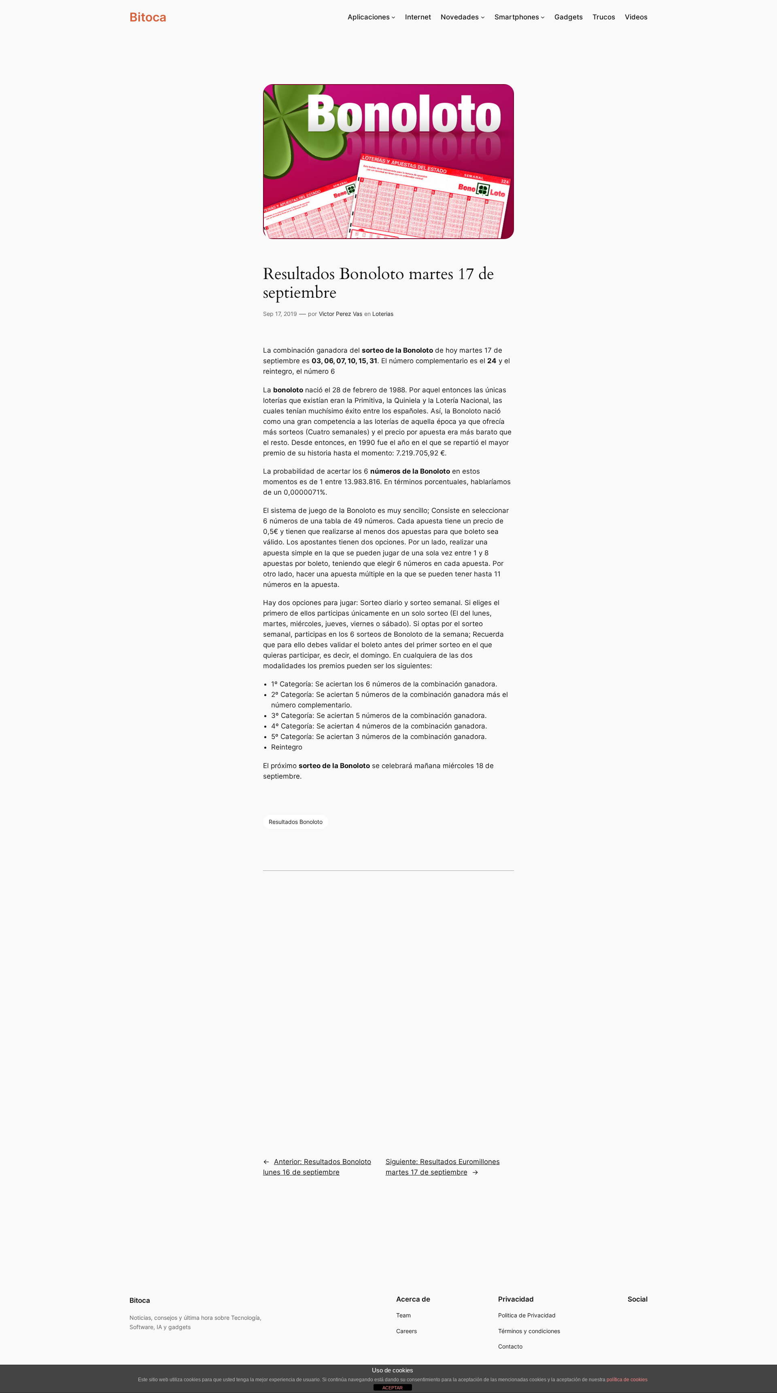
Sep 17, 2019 (280, 313)
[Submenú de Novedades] (483, 17)
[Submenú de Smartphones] (543, 17)
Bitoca (148, 17)
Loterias (382, 313)
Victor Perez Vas (340, 313)
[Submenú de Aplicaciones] (393, 17)
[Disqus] (388, 1008)
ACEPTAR (392, 1387)
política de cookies (627, 1379)
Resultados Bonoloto (296, 821)
